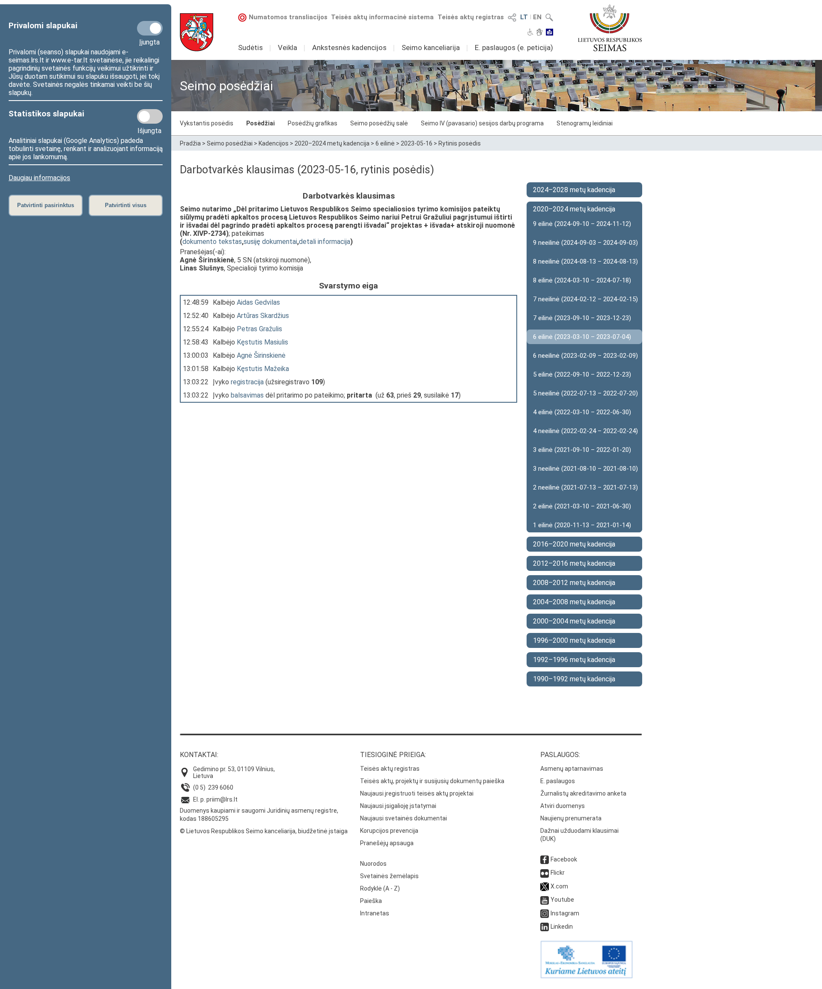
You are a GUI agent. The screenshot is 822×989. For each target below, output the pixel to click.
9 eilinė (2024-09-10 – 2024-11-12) (582, 224)
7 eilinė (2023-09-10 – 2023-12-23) (582, 318)
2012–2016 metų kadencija (574, 563)
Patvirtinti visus (125, 205)
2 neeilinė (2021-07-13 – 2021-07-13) (585, 487)
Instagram (565, 913)
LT (524, 17)
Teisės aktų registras (471, 17)
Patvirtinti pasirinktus (45, 205)
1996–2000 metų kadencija (574, 640)
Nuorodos (373, 863)
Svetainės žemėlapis (389, 876)
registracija (247, 382)
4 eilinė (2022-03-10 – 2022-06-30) (582, 412)
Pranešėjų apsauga (387, 843)
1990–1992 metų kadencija (574, 679)
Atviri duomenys (562, 805)
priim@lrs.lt (222, 799)
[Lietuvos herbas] (196, 32)
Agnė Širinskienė (261, 355)
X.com (559, 886)
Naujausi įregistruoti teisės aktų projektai (417, 793)
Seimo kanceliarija (431, 47)
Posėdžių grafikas (312, 123)
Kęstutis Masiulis (262, 342)
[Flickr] (544, 872)
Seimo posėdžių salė (379, 123)
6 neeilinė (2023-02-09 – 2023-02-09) (585, 355)
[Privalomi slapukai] (150, 28)
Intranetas (374, 913)
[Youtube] (544, 899)
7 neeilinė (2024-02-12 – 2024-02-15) (585, 299)
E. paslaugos (557, 781)
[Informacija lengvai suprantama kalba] (549, 33)
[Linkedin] (544, 926)
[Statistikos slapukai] (150, 116)
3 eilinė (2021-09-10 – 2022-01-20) (582, 450)
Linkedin (562, 926)
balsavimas (247, 395)
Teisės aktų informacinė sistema (382, 17)
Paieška (371, 900)
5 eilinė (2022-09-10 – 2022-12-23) (582, 374)
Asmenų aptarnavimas (571, 768)
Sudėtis (250, 47)
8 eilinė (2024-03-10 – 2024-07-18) (582, 280)
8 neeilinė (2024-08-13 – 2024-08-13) (585, 261)
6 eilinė (385, 143)
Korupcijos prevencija (389, 830)
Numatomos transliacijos (288, 17)
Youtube (562, 899)
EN (537, 17)
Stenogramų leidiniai (585, 123)
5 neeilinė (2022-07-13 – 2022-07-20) (585, 393)
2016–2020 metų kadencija (574, 544)
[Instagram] (544, 913)
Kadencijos (274, 143)
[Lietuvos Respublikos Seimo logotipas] (610, 27)
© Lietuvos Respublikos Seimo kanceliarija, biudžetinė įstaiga (264, 831)
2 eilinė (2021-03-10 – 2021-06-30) (582, 506)
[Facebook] (544, 859)
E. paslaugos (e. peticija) (514, 47)
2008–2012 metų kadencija (574, 583)
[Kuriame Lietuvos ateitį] (586, 976)
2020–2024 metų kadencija (332, 143)
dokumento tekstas (212, 242)
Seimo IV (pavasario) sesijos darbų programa (482, 123)
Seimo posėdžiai (230, 143)
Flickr (558, 872)
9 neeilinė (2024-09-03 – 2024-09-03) (585, 243)
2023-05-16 (416, 143)
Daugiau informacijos (39, 178)
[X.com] (544, 886)
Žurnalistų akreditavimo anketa (583, 793)
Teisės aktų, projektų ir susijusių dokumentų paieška (432, 781)
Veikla (287, 47)
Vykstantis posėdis (206, 123)
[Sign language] (539, 33)
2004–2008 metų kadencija (574, 602)
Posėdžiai (260, 123)
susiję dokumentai (270, 242)
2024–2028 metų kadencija (574, 190)
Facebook (564, 859)
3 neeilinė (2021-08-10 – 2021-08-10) (585, 468)
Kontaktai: (199, 755)
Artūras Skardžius (263, 316)
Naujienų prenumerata (571, 818)
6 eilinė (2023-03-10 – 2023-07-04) (582, 337)
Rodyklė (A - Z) (380, 888)
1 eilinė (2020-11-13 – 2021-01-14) (582, 525)
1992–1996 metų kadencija (574, 660)
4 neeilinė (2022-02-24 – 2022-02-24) (585, 431)
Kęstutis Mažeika (263, 369)
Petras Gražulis (259, 329)
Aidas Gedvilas (258, 302)
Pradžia (190, 143)
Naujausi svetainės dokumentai (403, 818)
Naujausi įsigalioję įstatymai (398, 805)
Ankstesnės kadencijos (349, 47)
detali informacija (324, 242)
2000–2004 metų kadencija (574, 621)
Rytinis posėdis (459, 143)
